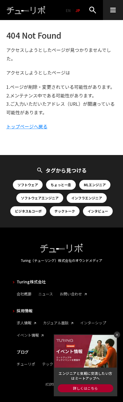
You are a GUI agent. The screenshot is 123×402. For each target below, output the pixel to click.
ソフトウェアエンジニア (40, 197)
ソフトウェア (27, 184)
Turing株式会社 (31, 281)
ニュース (45, 294)
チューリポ (26, 364)
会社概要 (24, 294)
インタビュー (98, 211)
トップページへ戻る (26, 126)
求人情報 (24, 322)
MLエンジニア (95, 184)
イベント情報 (28, 335)
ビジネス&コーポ (28, 211)
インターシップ (93, 322)
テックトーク (64, 211)
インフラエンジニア (86, 197)
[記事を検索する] (92, 10)
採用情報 (25, 310)
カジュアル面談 (56, 322)
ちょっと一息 (61, 184)
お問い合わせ (71, 294)
